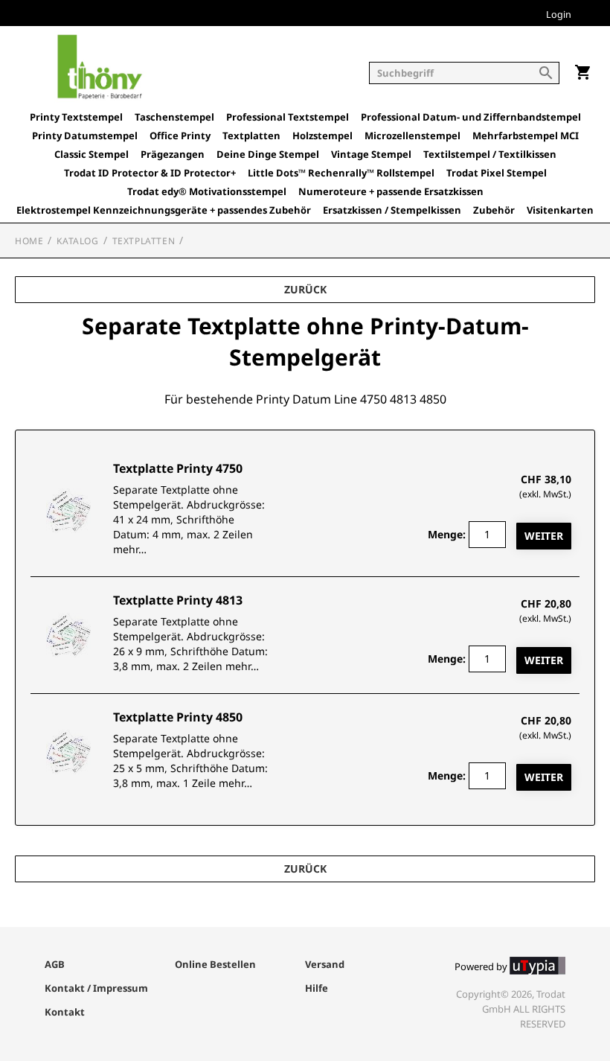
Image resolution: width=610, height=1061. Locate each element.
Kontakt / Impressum (96, 988)
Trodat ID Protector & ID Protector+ (150, 173)
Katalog (77, 241)
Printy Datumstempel (85, 136)
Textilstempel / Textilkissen (489, 154)
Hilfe (316, 988)
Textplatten (251, 136)
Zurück (305, 289)
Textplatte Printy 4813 (178, 600)
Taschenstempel (174, 117)
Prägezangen (173, 154)
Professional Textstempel (287, 117)
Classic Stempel (91, 154)
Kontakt (65, 1012)
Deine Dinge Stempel (267, 154)
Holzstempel (322, 136)
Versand (324, 964)
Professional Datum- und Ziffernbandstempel (471, 117)
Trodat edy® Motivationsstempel (206, 191)
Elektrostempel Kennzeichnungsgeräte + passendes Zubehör (163, 210)
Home (29, 241)
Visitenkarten (560, 210)
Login (558, 15)
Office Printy (180, 136)
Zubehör (494, 210)
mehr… (130, 549)
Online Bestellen (215, 964)
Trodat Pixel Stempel (496, 173)
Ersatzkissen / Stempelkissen (392, 210)
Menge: (447, 534)
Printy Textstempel (76, 117)
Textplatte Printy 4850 (178, 717)
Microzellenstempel (412, 136)
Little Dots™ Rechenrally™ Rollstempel (341, 173)
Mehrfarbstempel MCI (525, 136)
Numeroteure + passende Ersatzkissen (391, 191)
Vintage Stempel (371, 154)
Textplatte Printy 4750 (178, 468)
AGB (55, 964)
